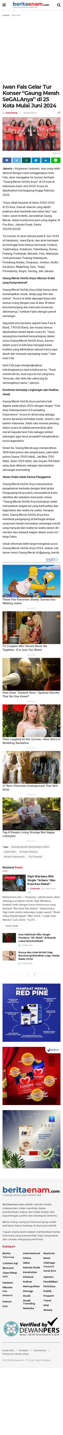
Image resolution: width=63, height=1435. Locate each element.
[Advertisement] (31, 50)
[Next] (34, 974)
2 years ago (49, 889)
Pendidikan (50, 1281)
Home (6, 15)
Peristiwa (49, 1286)
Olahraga (49, 1262)
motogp (28, 1291)
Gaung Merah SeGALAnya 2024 (30, 847)
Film (5, 1291)
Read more (12, 926)
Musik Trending (29, 1302)
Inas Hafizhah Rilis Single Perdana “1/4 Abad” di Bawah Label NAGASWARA (37, 938)
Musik (26, 1295)
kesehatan (30, 1272)
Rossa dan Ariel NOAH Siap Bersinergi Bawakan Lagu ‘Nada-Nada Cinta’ (39, 955)
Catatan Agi (10, 1263)
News (46, 1258)
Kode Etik (8, 1350)
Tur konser (35, 856)
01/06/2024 (30, 112)
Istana (27, 1258)
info (5, 1306)
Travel (47, 1300)
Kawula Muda (31, 1267)
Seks (5, 1276)
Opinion (48, 1276)
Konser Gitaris (28, 852)
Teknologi (8, 1257)
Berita (6, 1253)
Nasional (48, 1253)
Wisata (47, 1310)
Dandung (11, 112)
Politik (47, 1291)
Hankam (8, 1282)
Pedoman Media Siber (16, 1354)
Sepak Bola (49, 1271)
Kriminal (28, 1276)
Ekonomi (8, 1268)
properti (48, 1295)
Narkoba (28, 1308)
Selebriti (7, 1295)
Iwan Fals (10, 852)
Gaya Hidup (10, 1272)
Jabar (26, 1262)
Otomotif (48, 1266)
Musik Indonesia (14, 856)
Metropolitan (31, 1286)
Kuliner (27, 1281)
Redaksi (23, 1350)
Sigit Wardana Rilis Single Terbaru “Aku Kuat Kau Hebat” (41, 880)
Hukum (7, 1301)
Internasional (31, 1253)
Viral (46, 1305)
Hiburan (16, 15)
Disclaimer (40, 1350)
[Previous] (28, 974)
